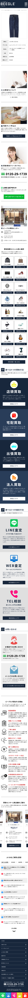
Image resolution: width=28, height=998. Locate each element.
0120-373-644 (8, 236)
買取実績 (3, 966)
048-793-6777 (8, 237)
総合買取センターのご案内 (7, 974)
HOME (3, 940)
